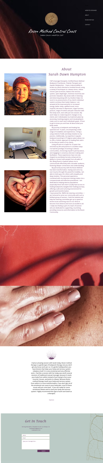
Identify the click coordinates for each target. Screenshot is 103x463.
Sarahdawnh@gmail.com (35, 428)
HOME (86, 5)
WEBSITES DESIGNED (90, 10)
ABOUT (87, 15)
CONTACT (87, 24)
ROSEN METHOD (89, 20)
